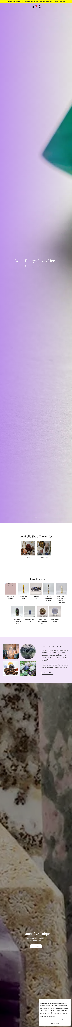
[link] (54, 1022)
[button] (36, 6)
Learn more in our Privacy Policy (47, 1016)
